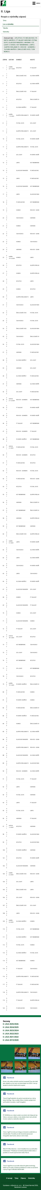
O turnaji (9, 1178)
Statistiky (31, 1178)
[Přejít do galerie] (7, 1053)
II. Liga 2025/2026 (10, 1024)
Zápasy (23, 1178)
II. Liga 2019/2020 (10, 1040)
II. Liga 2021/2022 (10, 1037)
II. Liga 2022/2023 (10, 1034)
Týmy (16, 1178)
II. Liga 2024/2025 (10, 1027)
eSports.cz (14, 1185)
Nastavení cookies (20, 1187)
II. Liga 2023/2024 (10, 1030)
